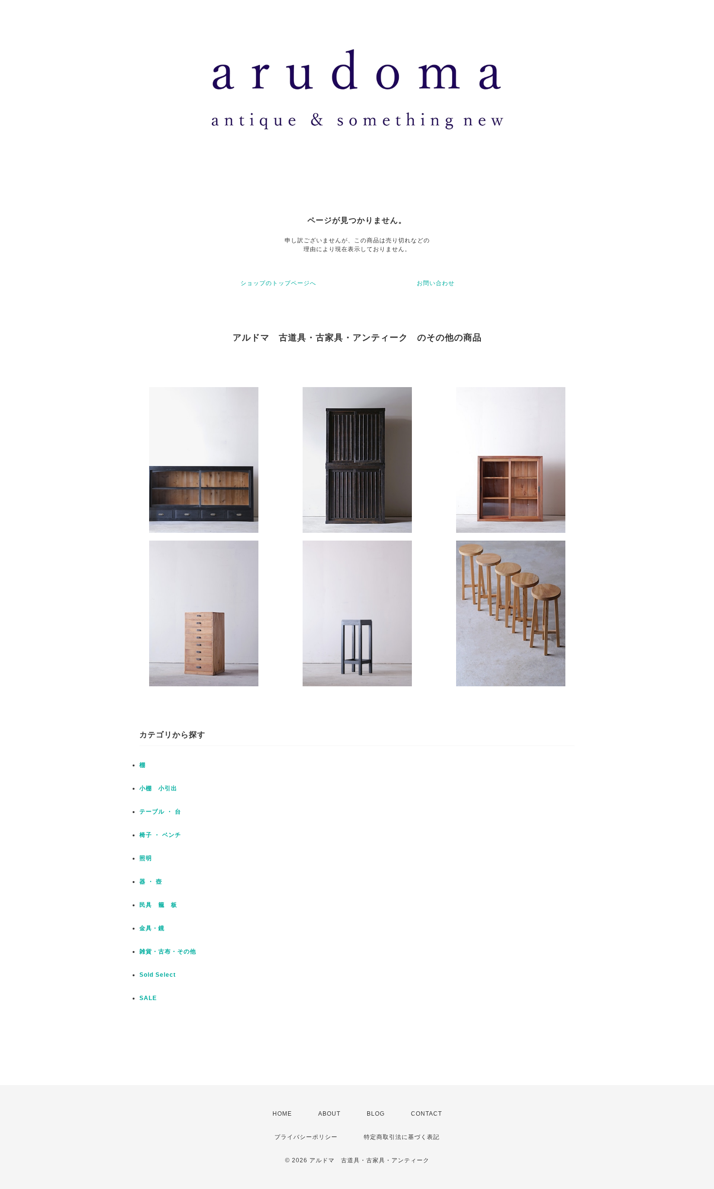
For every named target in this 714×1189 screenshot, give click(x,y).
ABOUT (329, 1113)
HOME (282, 1113)
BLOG (376, 1113)
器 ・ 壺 (150, 881)
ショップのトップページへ (278, 283)
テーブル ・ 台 (160, 811)
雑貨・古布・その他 (167, 951)
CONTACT (426, 1113)
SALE (148, 998)
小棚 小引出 (158, 788)
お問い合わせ (436, 283)
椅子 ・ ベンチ (160, 835)
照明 (145, 858)
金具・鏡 (152, 928)
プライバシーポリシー (306, 1137)
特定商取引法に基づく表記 (402, 1137)
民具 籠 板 (158, 904)
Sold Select (157, 974)
